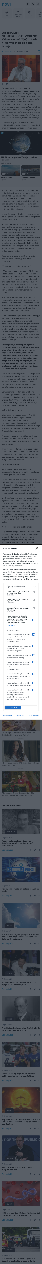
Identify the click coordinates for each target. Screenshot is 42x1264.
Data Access (20, 715)
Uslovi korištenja (33, 715)
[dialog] (21, 632)
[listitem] (21, 586)
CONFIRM (13, 707)
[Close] (38, 549)
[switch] (33, 592)
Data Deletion (7, 715)
